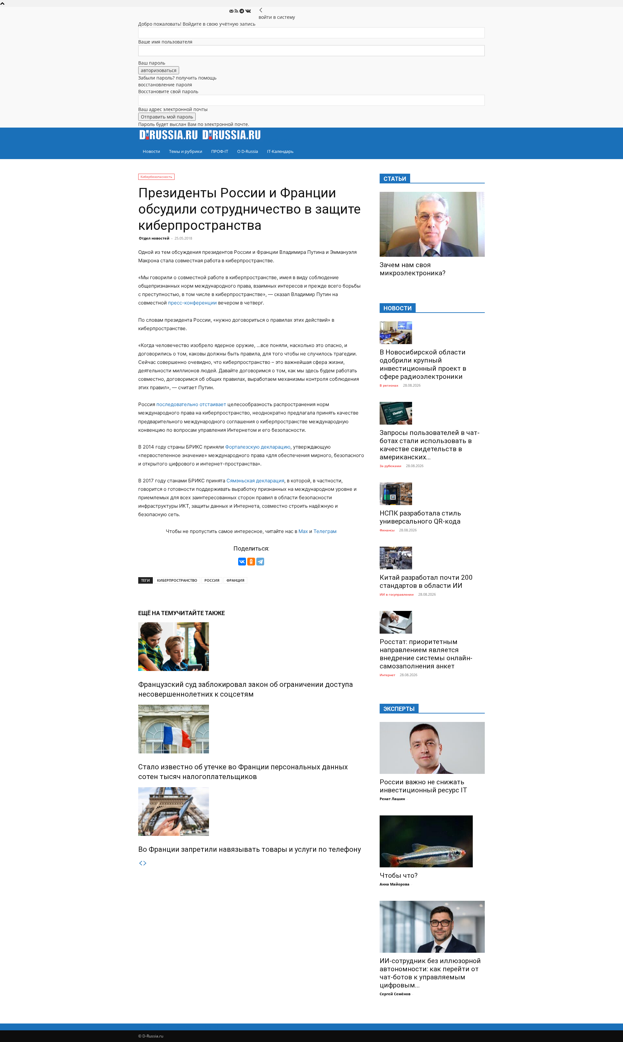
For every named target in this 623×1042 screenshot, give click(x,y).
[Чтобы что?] (432, 841)
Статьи (395, 178)
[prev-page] (140, 863)
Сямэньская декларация (255, 481)
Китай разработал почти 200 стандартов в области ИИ (426, 581)
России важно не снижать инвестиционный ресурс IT (423, 786)
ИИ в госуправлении (397, 594)
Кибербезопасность (156, 176)
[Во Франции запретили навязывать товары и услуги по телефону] (251, 811)
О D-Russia (247, 151)
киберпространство (177, 580)
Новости (151, 151)
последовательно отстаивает (191, 404)
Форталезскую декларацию (257, 447)
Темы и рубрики (185, 151)
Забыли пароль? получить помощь (177, 78)
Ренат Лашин (392, 798)
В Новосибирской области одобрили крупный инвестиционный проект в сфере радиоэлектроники (423, 364)
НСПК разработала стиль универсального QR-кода (420, 517)
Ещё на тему (157, 613)
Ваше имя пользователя (165, 42)
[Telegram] (242, 11)
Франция (235, 580)
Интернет (387, 675)
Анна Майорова (394, 884)
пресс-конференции (192, 303)
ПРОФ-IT (219, 151)
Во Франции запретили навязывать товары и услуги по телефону (249, 849)
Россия (211, 580)
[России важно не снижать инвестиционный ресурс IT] (432, 748)
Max (303, 531)
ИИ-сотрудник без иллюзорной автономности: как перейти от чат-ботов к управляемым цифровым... (430, 973)
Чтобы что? (399, 875)
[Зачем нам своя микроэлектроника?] (432, 224)
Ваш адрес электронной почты (173, 109)
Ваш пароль (151, 63)
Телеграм (324, 531)
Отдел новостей (154, 238)
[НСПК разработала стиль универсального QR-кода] (432, 493)
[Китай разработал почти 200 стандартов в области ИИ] (432, 558)
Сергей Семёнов (395, 993)
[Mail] (232, 11)
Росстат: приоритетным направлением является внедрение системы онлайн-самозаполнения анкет (426, 654)
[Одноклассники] (251, 561)
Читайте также (201, 613)
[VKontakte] (248, 11)
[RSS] (237, 11)
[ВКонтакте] (242, 561)
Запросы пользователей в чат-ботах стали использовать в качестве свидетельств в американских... (430, 445)
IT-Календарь (280, 151)
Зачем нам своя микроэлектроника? (413, 269)
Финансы (387, 530)
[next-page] (145, 863)
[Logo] (169, 140)
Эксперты (399, 708)
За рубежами (390, 466)
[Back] (261, 10)
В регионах (389, 385)
